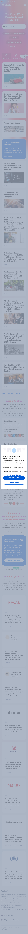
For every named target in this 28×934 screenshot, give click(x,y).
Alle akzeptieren (14, 477)
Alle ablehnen (14, 482)
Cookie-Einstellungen (14, 475)
